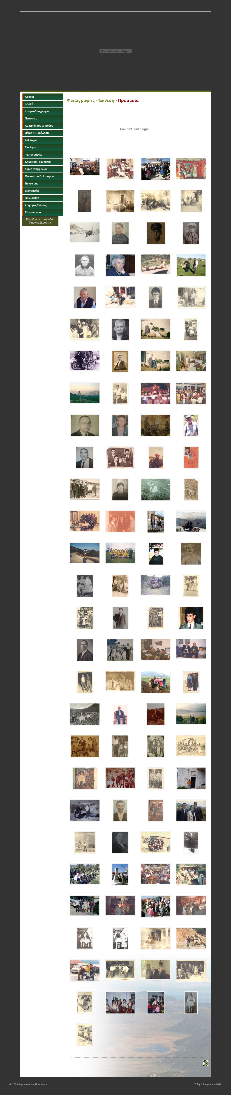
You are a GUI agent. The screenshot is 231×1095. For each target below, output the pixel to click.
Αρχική (29, 96)
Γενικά (29, 104)
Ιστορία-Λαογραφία (37, 111)
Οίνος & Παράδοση (37, 133)
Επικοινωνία (33, 212)
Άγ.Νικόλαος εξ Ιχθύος (39, 125)
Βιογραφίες (32, 190)
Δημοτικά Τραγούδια (38, 161)
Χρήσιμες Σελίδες (36, 205)
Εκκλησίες (31, 147)
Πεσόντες (31, 118)
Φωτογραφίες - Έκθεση (90, 100)
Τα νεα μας (31, 183)
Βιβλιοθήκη (32, 198)
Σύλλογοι (31, 140)
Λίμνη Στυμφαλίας (36, 169)
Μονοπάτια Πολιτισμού (39, 176)
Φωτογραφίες (33, 154)
